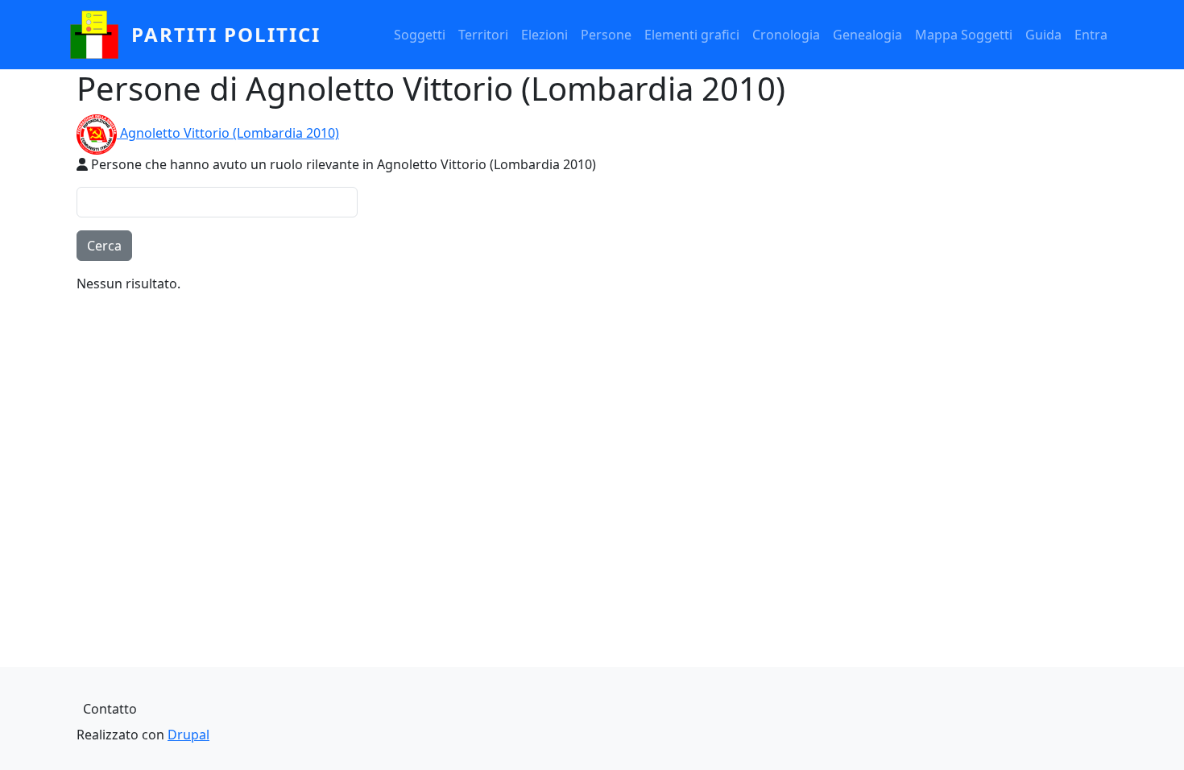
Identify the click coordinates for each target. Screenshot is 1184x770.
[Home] (100, 34)
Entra (1090, 34)
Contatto (110, 709)
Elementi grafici (691, 34)
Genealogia (867, 34)
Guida (1043, 34)
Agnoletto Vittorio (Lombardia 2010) (229, 133)
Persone (606, 34)
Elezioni (544, 34)
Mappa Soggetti (963, 34)
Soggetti (419, 34)
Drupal (188, 734)
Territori (483, 34)
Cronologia (786, 34)
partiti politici (226, 34)
